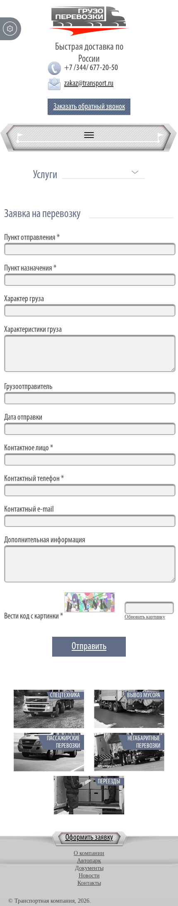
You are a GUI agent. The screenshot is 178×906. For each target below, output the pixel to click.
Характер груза (24, 299)
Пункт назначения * (30, 268)
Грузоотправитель (28, 387)
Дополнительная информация (44, 540)
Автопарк (89, 861)
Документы (89, 868)
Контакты (89, 883)
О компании (89, 853)
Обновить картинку (145, 617)
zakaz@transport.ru (88, 84)
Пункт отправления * (32, 238)
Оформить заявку (89, 838)
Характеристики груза (33, 330)
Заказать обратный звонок (89, 107)
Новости (89, 875)
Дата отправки (23, 417)
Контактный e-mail (29, 509)
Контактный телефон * (34, 479)
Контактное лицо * (28, 448)
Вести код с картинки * (33, 616)
